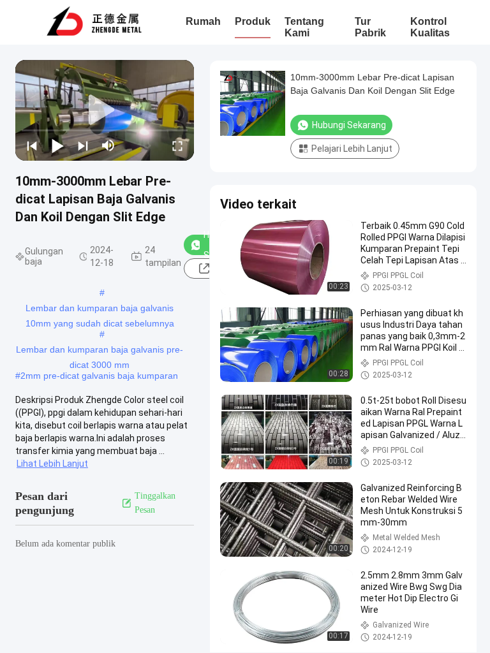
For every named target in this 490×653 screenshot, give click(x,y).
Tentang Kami (304, 27)
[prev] (32, 145)
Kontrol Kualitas (430, 27)
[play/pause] (57, 145)
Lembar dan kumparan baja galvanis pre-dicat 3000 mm (99, 350)
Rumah (203, 21)
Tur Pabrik (370, 27)
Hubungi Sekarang (349, 125)
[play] (105, 110)
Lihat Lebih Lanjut (52, 464)
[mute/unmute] (108, 145)
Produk (253, 21)
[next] (83, 145)
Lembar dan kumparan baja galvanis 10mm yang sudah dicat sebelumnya (100, 309)
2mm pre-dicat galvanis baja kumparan (99, 376)
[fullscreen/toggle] (177, 145)
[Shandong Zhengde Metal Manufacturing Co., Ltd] (94, 22)
